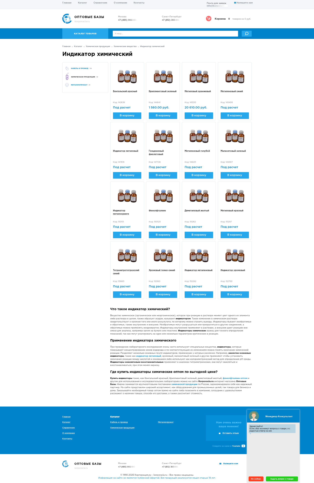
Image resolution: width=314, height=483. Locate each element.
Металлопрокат (166, 422)
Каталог (82, 3)
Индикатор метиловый (125, 151)
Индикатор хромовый (233, 270)
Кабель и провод (119, 422)
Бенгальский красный (125, 91)
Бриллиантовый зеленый (162, 91)
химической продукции (184, 384)
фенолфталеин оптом (235, 378)
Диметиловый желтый (197, 211)
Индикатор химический (152, 46)
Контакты (139, 3)
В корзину (127, 115)
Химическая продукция (98, 46)
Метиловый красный (232, 211)
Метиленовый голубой (197, 151)
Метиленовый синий (232, 91)
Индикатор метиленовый (198, 270)
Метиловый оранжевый (198, 91)
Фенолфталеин (157, 211)
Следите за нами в (226, 446)
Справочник (100, 3)
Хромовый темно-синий (162, 270)
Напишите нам (244, 3)
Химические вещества (125, 46)
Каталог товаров (85, 34)
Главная (66, 3)
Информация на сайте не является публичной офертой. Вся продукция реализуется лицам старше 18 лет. (157, 478)
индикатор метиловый (148, 356)
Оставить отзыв (230, 433)
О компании (120, 3)
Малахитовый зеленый (233, 151)
